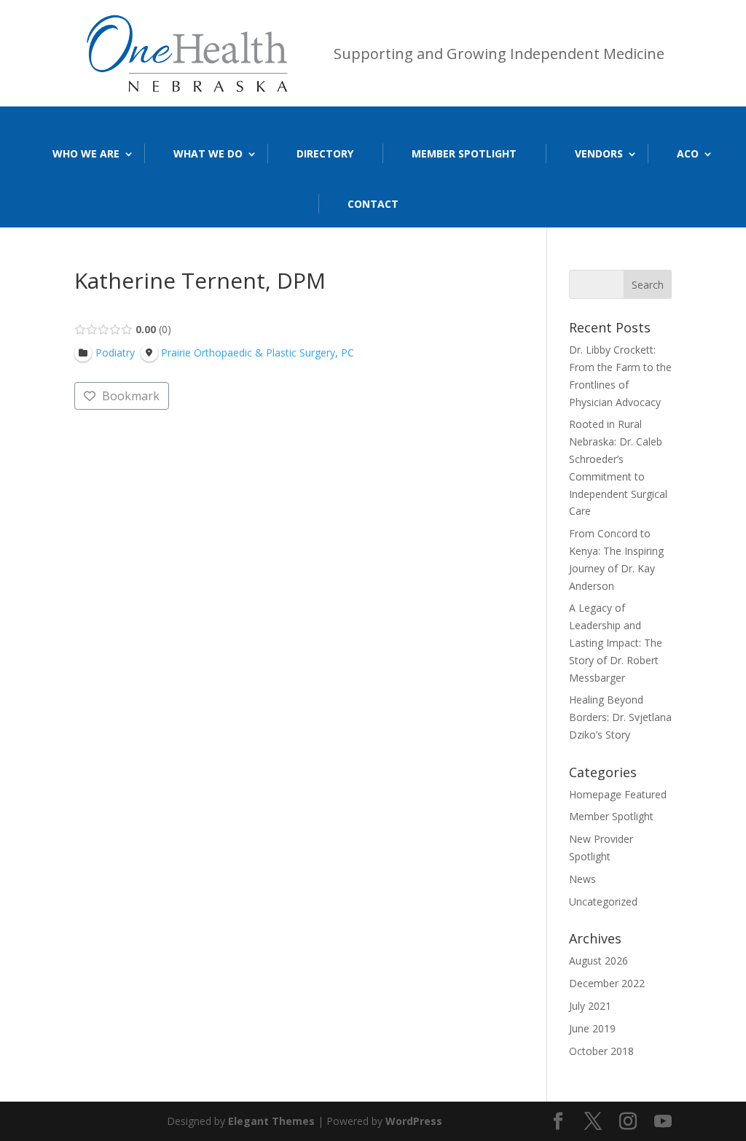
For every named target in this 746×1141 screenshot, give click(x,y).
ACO (688, 153)
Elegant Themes (271, 1121)
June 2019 (592, 1028)
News (582, 879)
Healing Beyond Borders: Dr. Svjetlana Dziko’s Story (620, 717)
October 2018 (601, 1051)
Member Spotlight (464, 153)
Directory (325, 153)
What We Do (208, 153)
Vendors (599, 153)
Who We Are (85, 153)
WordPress (413, 1121)
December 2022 (607, 983)
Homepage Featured (618, 794)
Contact (373, 204)
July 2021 (590, 1006)
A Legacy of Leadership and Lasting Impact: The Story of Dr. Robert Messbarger (615, 642)
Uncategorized (603, 901)
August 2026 (598, 960)
